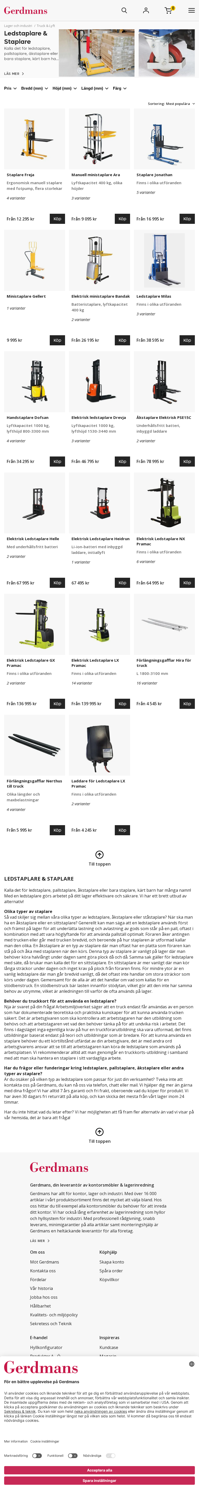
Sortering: (156, 103)
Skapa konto (112, 1262)
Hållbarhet (40, 1306)
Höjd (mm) (62, 88)
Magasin (108, 1356)
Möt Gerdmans (44, 1262)
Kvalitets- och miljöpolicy (54, 1315)
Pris (7, 88)
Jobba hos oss (44, 1297)
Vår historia (41, 1288)
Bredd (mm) (32, 88)
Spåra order (111, 1271)
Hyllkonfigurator (46, 1347)
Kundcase (109, 1347)
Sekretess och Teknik (51, 1323)
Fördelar (38, 1279)
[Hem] (41, 10)
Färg (117, 88)
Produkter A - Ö (45, 1356)
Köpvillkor (109, 1279)
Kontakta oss (43, 1271)
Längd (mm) (92, 88)
